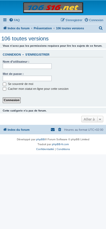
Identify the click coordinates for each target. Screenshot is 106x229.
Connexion (12, 54)
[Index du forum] (53, 7)
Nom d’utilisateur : (16, 61)
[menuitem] (14, 20)
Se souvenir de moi (20, 83)
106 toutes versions (25, 39)
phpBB (40, 139)
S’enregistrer (37, 54)
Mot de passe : (13, 73)
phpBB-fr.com (60, 144)
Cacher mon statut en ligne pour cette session (37, 88)
